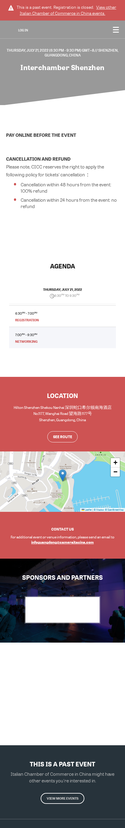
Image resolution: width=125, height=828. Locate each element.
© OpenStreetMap (114, 509)
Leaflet (88, 509)
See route (62, 436)
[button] (62, 475)
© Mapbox (99, 509)
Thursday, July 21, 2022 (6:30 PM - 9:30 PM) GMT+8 (51, 50)
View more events (63, 798)
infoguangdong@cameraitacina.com (62, 542)
